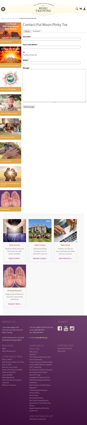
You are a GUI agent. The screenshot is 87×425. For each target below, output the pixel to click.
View (27, 31)
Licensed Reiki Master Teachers (40, 365)
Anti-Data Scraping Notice (38, 400)
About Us (32, 354)
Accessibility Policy (36, 398)
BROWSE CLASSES (39, 258)
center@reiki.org (41, 337)
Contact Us (33, 411)
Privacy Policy (34, 393)
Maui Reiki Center (64, 348)
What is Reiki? (7, 359)
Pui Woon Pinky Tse (12, 18)
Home (3, 18)
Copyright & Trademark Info (39, 377)
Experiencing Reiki (8, 372)
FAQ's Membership (9, 351)
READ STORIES (14, 258)
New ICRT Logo (35, 375)
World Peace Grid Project (38, 372)
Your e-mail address (30, 44)
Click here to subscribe (37, 419)
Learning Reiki (7, 375)
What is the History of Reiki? (12, 370)
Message (26, 68)
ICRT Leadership (35, 367)
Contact (37, 31)
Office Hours (33, 352)
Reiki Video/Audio (8, 377)
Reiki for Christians (9, 385)
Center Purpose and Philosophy (40, 362)
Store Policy (33, 395)
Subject (26, 60)
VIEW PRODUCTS (65, 258)
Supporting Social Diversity (39, 408)
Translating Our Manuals (38, 390)
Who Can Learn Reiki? (10, 367)
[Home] (43, 11)
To (24, 52)
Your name (27, 36)
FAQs (4, 348)
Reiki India (61, 351)
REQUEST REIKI (14, 304)
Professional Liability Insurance (40, 370)
